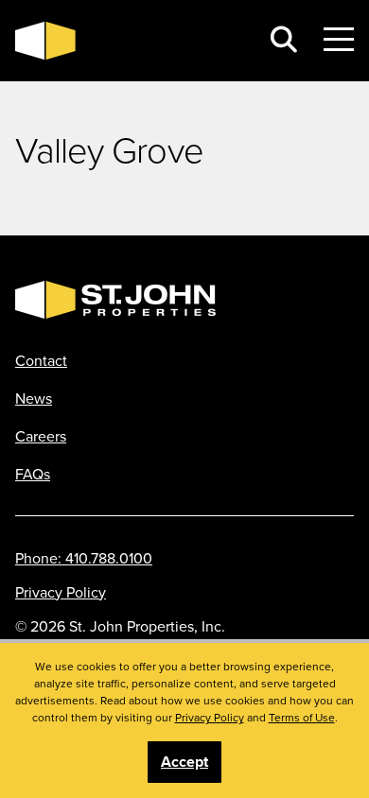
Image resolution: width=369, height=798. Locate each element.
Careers (40, 435)
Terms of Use (302, 717)
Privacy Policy (60, 591)
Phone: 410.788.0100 (83, 557)
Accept (184, 761)
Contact (41, 360)
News (33, 398)
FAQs (32, 473)
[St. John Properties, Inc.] (129, 41)
